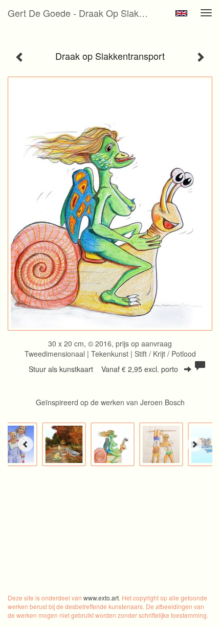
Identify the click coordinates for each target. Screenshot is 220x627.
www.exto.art (101, 597)
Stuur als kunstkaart (103, 369)
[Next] (194, 444)
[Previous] (25, 444)
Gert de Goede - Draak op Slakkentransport (84, 12)
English (181, 13)
